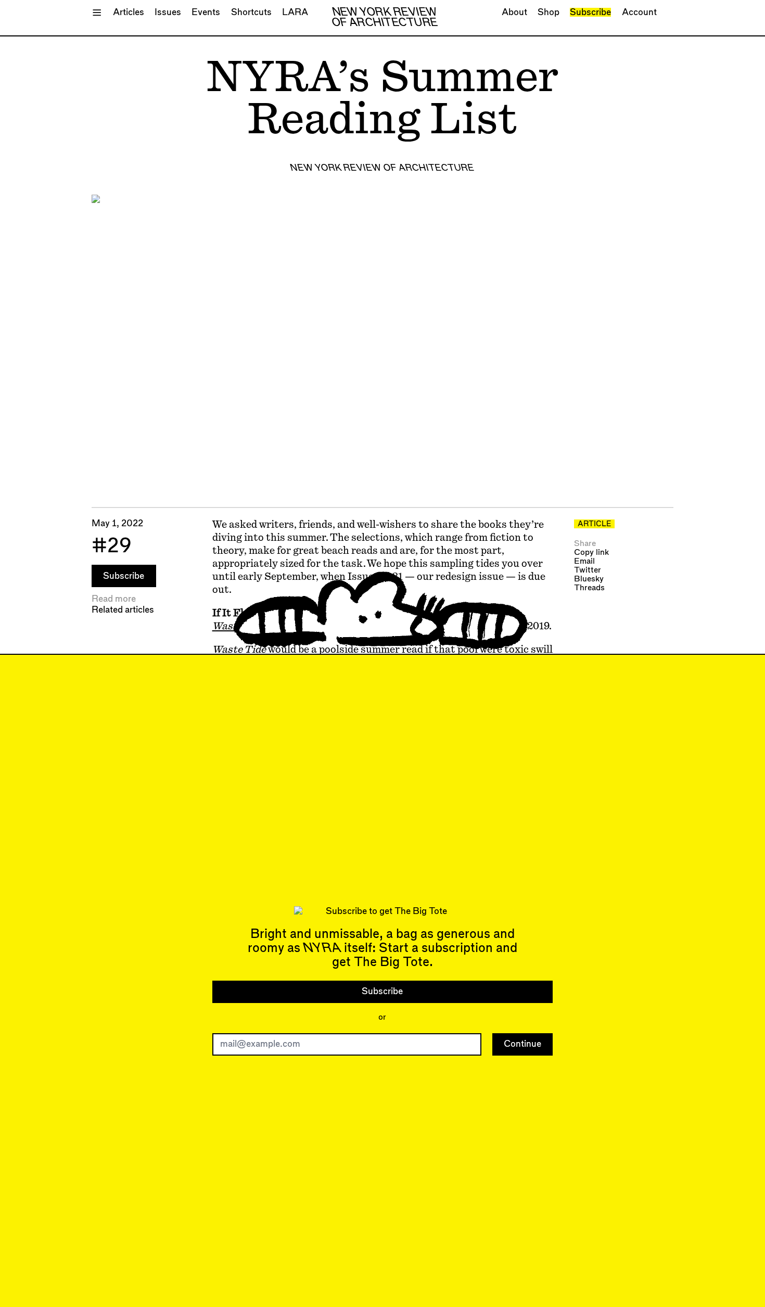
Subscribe (590, 12)
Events (206, 12)
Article (594, 524)
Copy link (591, 552)
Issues (168, 12)
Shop (548, 12)
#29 (112, 546)
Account (639, 12)
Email (584, 561)
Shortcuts (251, 12)
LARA (295, 12)
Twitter (587, 570)
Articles (128, 12)
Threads (589, 588)
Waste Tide (239, 626)
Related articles (123, 609)
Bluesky (589, 579)
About (514, 12)
